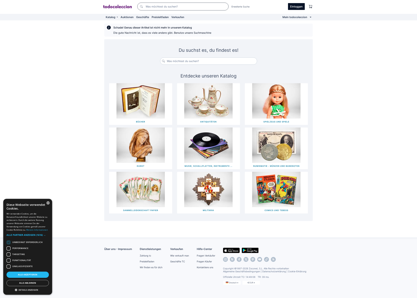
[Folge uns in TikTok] (266, 259)
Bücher (140, 122)
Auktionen (127, 17)
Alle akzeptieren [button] (27, 274)
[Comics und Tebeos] (276, 189)
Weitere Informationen (37, 229)
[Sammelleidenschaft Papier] (140, 189)
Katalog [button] (111, 17)
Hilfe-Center (204, 249)
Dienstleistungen (150, 249)
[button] (28, 235)
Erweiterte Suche (240, 6)
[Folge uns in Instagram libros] (232, 259)
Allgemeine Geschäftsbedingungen (241, 271)
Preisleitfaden (160, 17)
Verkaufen (177, 17)
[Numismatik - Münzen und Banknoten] (276, 145)
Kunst (140, 166)
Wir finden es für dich (151, 267)
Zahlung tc (145, 255)
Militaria (208, 210)
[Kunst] (140, 145)
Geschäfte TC (177, 261)
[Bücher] (140, 100)
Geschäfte (142, 17)
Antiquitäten (208, 122)
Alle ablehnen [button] (27, 283)
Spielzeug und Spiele (276, 122)
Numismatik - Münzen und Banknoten (276, 166)
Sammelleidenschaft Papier (140, 210)
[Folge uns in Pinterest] (252, 259)
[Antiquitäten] (208, 100)
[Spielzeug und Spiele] (276, 100)
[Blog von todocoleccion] (273, 259)
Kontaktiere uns (205, 267)
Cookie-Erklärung (297, 271)
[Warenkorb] (311, 6)
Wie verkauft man (179, 255)
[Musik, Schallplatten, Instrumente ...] (208, 145)
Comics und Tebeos (276, 210)
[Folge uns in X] (246, 259)
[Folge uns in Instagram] (225, 259)
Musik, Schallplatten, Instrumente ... (208, 166)
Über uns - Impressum (118, 249)
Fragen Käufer (204, 261)
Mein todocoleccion (294, 17)
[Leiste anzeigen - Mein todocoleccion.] (311, 17)
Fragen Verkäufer (206, 255)
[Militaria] (208, 189)
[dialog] (27, 247)
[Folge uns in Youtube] (259, 259)
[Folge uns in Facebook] (239, 259)
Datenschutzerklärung (274, 271)
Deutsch (233, 282)
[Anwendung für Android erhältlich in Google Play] (250, 250)
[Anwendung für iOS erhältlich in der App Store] (231, 250)
